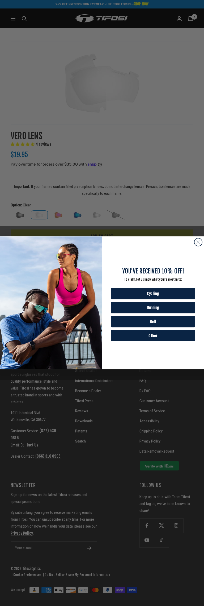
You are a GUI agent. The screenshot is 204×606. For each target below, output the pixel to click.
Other (152, 335)
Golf (153, 321)
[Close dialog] (198, 242)
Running (153, 307)
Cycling (153, 293)
